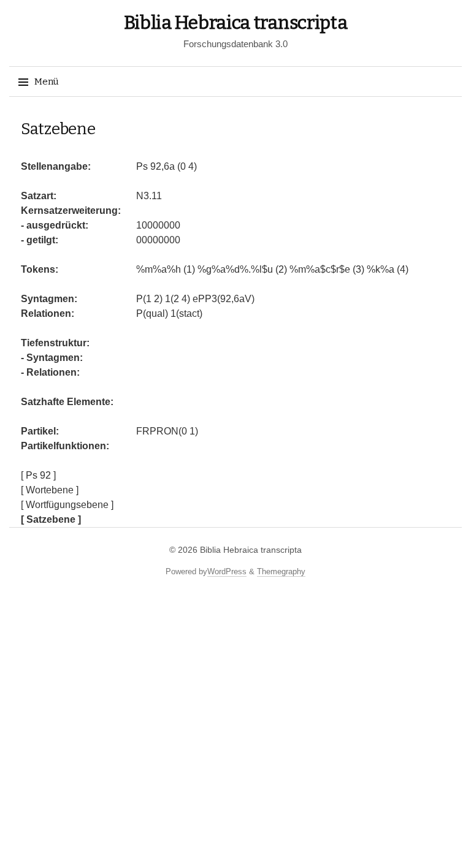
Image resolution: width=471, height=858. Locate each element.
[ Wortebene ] (49, 490)
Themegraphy (281, 571)
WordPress (227, 571)
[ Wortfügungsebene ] (67, 504)
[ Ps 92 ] (38, 475)
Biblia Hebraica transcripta (236, 23)
